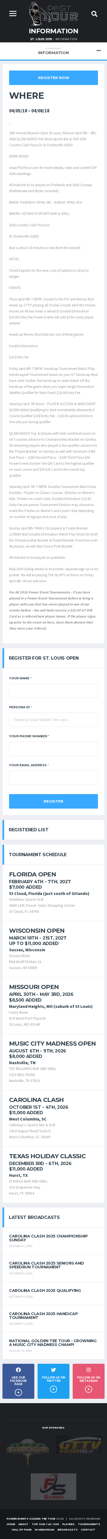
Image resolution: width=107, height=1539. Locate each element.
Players (68, 1524)
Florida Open (32, 874)
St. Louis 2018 (41, 39)
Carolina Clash (36, 1100)
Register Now (53, 77)
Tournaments (89, 1524)
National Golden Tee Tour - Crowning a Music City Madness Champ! (52, 1342)
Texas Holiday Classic (47, 1156)
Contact (88, 1529)
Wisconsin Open (37, 930)
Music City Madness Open (52, 1043)
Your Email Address (29, 765)
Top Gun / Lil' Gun (45, 1524)
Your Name (20, 678)
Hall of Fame (22, 1529)
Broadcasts (68, 1529)
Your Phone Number (29, 736)
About (23, 1524)
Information (53, 51)
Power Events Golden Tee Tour (31, 1518)
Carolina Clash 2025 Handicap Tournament (43, 1315)
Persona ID (20, 707)
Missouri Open (34, 987)
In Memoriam (44, 1529)
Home (11, 1524)
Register (53, 801)
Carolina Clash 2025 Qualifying (45, 1290)
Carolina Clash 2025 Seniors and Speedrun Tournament (46, 1265)
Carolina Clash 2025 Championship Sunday (48, 1238)
